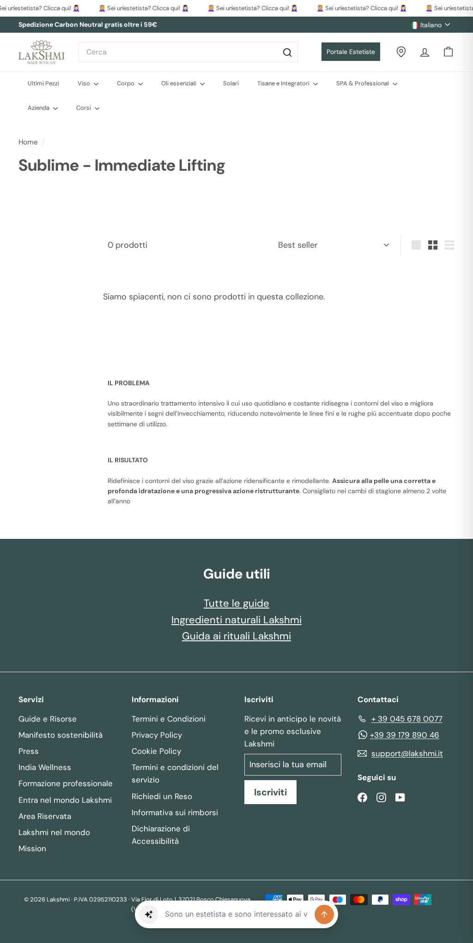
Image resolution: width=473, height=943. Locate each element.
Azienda (39, 108)
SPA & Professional (363, 83)
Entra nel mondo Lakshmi (65, 800)
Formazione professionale (65, 783)
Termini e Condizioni (169, 719)
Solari (231, 83)
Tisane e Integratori (284, 83)
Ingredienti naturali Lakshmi (236, 620)
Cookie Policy (156, 751)
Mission (32, 848)
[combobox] (188, 52)
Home (29, 142)
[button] (148, 914)
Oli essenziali (179, 83)
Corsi (84, 108)
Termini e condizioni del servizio (175, 773)
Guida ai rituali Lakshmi (236, 636)
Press (28, 751)
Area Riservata (44, 816)
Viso (84, 83)
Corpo (126, 83)
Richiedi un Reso (162, 796)
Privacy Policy (157, 735)
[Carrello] (448, 52)
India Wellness (44, 767)
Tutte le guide (236, 603)
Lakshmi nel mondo (54, 832)
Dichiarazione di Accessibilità (161, 835)
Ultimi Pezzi (43, 83)
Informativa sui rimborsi (175, 812)
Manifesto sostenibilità (60, 735)
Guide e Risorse (47, 719)
